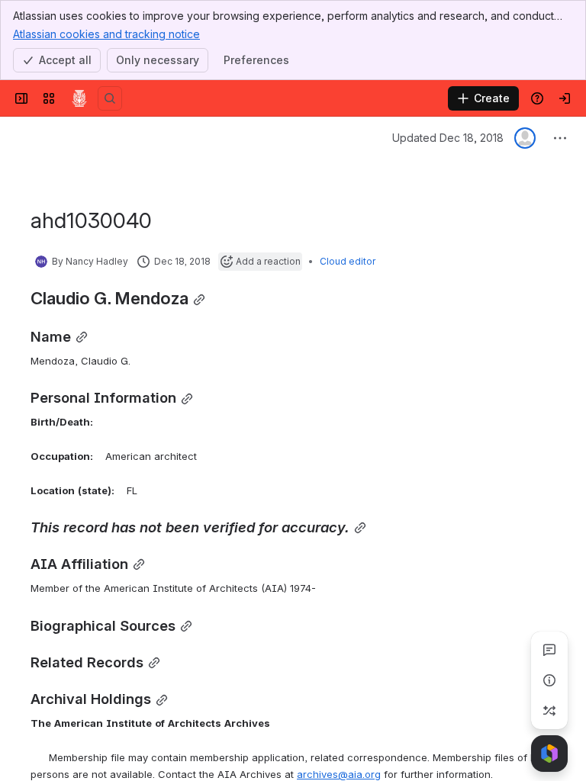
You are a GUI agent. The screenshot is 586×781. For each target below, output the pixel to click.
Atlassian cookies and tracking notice (106, 33)
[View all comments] (549, 650)
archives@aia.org (339, 774)
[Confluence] (79, 98)
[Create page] (549, 711)
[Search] (110, 98)
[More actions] (560, 138)
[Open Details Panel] (549, 680)
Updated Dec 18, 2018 (448, 137)
